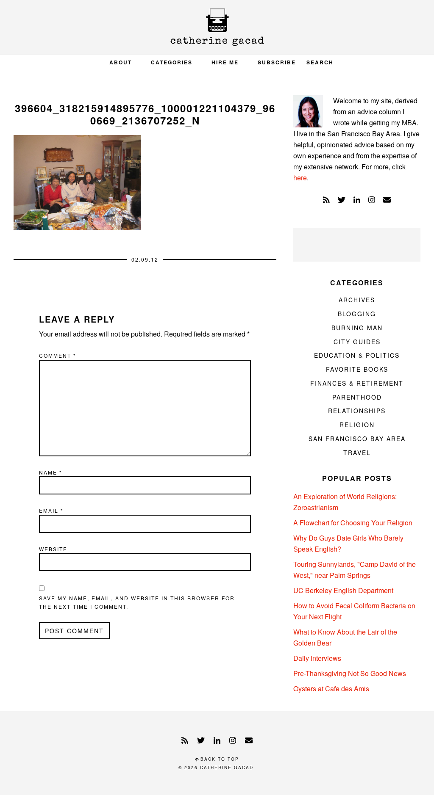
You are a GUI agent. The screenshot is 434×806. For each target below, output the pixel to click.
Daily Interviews (317, 658)
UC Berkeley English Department (343, 590)
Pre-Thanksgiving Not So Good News (349, 673)
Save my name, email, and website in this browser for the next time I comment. (137, 602)
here (300, 177)
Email (51, 510)
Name (50, 472)
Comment (57, 355)
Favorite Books (357, 369)
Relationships (357, 410)
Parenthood (357, 397)
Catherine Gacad (217, 27)
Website (53, 548)
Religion (357, 424)
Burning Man (357, 327)
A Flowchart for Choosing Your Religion (352, 522)
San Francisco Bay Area (357, 438)
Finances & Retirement (356, 383)
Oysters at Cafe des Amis (331, 688)
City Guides (357, 341)
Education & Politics (357, 355)
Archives (357, 299)
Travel (357, 452)
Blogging (357, 313)
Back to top (218, 759)
